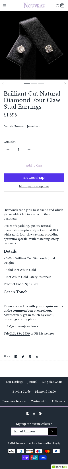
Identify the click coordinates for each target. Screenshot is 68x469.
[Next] (65, 83)
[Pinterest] (40, 413)
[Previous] (3, 83)
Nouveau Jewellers (27, 126)
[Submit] (52, 432)
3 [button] (41, 85)
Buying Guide (21, 391)
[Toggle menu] (4, 5)
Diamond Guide (45, 391)
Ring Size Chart (52, 381)
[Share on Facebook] (16, 356)
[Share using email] (37, 356)
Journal (32, 381)
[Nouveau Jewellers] (34, 5)
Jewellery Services (14, 401)
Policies (58, 401)
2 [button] (34, 85)
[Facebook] (27, 413)
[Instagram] (34, 413)
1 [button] (27, 85)
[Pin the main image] (30, 356)
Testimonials (39, 401)
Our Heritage (14, 381)
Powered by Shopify (49, 443)
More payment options (34, 186)
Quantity (10, 141)
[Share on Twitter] (23, 356)
